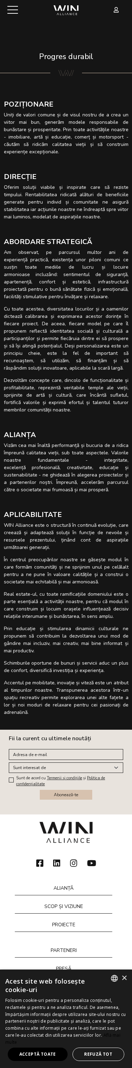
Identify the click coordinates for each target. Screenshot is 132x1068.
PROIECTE (63, 924)
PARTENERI (64, 950)
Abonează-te (66, 795)
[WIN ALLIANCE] (66, 9)
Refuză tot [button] (98, 1054)
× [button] (124, 978)
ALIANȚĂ (64, 888)
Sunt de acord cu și (60, 781)
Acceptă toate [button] (37, 1054)
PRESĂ (63, 968)
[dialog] (66, 1019)
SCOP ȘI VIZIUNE (63, 906)
